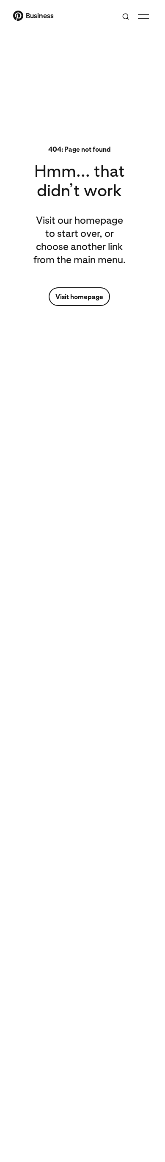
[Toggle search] (126, 16)
